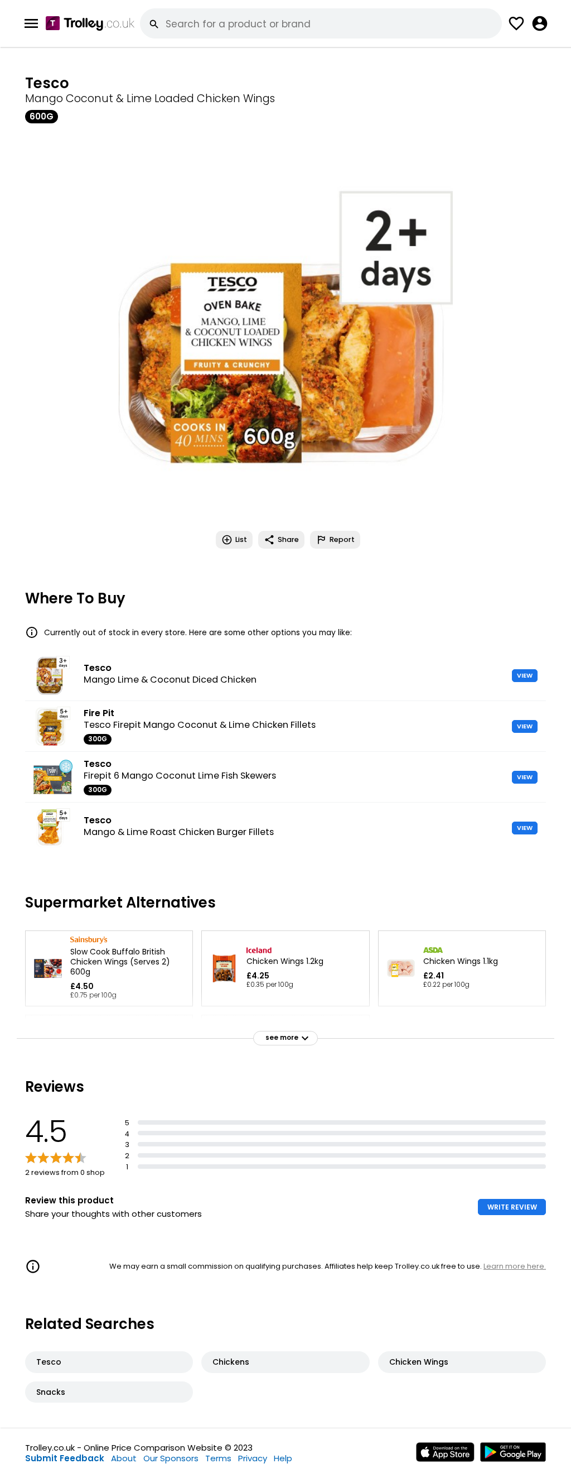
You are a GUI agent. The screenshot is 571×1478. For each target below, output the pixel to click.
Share (288, 539)
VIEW (525, 675)
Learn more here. (514, 1266)
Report (342, 539)
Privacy (252, 1458)
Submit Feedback (64, 1458)
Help (283, 1458)
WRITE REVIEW (512, 1207)
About (124, 1458)
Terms (218, 1458)
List (241, 539)
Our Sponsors (171, 1458)
